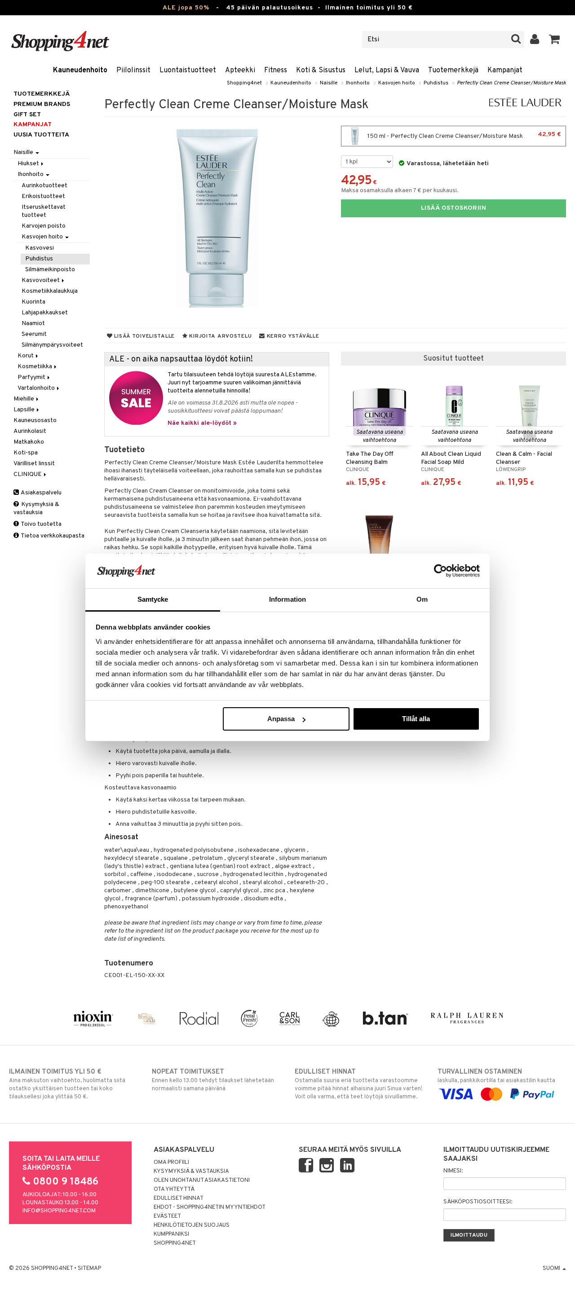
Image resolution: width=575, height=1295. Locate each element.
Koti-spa (25, 453)
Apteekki (240, 70)
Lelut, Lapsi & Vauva (386, 70)
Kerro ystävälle (292, 336)
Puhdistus (436, 83)
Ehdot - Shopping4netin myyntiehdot (209, 1207)
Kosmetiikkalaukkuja (50, 291)
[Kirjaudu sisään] (534, 39)
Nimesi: (453, 1171)
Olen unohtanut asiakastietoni (202, 1180)
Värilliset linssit (34, 463)
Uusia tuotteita (41, 135)
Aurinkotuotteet (44, 185)
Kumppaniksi (171, 1234)
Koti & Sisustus (320, 70)
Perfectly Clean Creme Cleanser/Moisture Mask (511, 83)
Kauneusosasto (35, 420)
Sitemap (89, 1268)
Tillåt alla (416, 718)
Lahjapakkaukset (45, 313)
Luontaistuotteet (187, 70)
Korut (26, 356)
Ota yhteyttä (174, 1189)
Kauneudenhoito (80, 70)
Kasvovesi (39, 248)
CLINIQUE (28, 474)
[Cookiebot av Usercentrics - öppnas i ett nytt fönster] (440, 570)
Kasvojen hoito (396, 83)
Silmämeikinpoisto (50, 269)
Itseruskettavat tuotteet (44, 211)
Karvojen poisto (44, 226)
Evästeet (167, 1216)
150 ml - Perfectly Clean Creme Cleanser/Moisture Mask (463, 135)
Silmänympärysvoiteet (52, 345)
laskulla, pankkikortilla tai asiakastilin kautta (496, 1076)
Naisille (328, 83)
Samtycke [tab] (152, 599)
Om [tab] (422, 599)
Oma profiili (171, 1162)
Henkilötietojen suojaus (192, 1225)
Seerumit (34, 334)
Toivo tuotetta (41, 524)
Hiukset (29, 163)
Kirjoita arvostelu (220, 336)
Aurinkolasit (29, 431)
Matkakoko (28, 442)
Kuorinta (33, 302)
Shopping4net (244, 83)
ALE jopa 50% (186, 8)
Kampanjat (504, 70)
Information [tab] (287, 599)
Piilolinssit (133, 70)
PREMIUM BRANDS (41, 104)
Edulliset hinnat (178, 1198)
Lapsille (24, 410)
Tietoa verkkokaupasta (52, 536)
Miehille (24, 399)
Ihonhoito (358, 83)
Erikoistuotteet (43, 196)
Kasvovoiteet (41, 280)
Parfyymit (32, 377)
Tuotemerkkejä (453, 70)
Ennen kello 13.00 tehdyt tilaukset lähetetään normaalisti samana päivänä (213, 1080)
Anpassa (281, 718)
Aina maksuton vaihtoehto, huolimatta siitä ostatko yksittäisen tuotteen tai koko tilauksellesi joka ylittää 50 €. (67, 1084)
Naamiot (33, 323)
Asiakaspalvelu (41, 493)
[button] (554, 39)
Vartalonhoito (37, 388)
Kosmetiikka (35, 366)
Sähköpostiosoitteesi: (477, 1202)
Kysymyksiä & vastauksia (36, 508)
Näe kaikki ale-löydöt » (202, 423)
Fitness (275, 70)
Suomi (552, 1268)
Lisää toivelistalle (144, 336)
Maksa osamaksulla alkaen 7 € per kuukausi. (400, 190)
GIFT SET (27, 115)
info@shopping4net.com (59, 1211)
